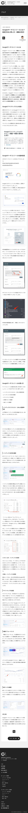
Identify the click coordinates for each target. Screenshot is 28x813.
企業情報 (3, 768)
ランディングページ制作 (6, 789)
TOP (2, 764)
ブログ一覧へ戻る (13, 738)
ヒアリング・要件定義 (6, 777)
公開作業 (3, 786)
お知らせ (3, 804)
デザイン (3, 781)
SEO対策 (3, 784)
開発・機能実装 (5, 782)
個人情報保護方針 (5, 808)
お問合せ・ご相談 (5, 806)
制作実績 (3, 766)
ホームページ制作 (5, 775)
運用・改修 (4, 798)
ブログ (2, 801)
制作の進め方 (4, 770)
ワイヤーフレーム (5, 779)
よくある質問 (4, 772)
